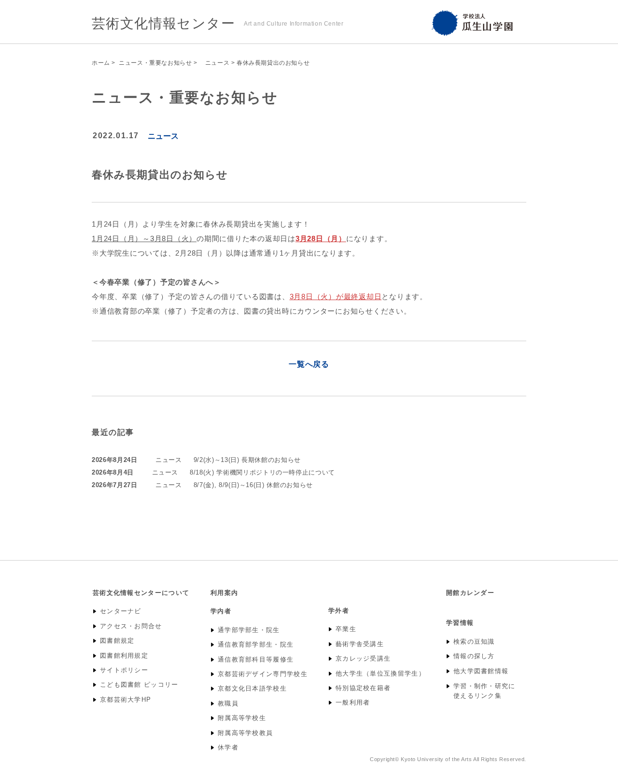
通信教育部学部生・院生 (256, 644)
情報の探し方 (474, 656)
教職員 (228, 703)
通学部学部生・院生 (249, 630)
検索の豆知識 (474, 641)
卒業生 (346, 629)
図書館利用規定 (124, 655)
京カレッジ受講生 (363, 658)
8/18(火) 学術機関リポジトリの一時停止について (262, 472)
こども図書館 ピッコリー (139, 684)
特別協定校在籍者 (363, 688)
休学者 (228, 747)
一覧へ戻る (309, 364)
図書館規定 (117, 640)
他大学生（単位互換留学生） (380, 673)
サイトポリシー (124, 670)
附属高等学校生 (242, 718)
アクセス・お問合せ (131, 626)
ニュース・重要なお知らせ (155, 62)
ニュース (214, 62)
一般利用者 (353, 702)
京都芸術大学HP (125, 699)
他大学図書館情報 (480, 671)
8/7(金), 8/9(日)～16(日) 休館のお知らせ (253, 485)
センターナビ (120, 611)
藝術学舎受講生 (360, 644)
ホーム (101, 62)
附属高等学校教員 (245, 733)
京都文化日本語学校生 (252, 688)
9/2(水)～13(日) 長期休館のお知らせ (247, 459)
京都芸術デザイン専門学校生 (263, 674)
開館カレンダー (470, 592)
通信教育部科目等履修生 (256, 659)
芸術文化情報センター (163, 23)
